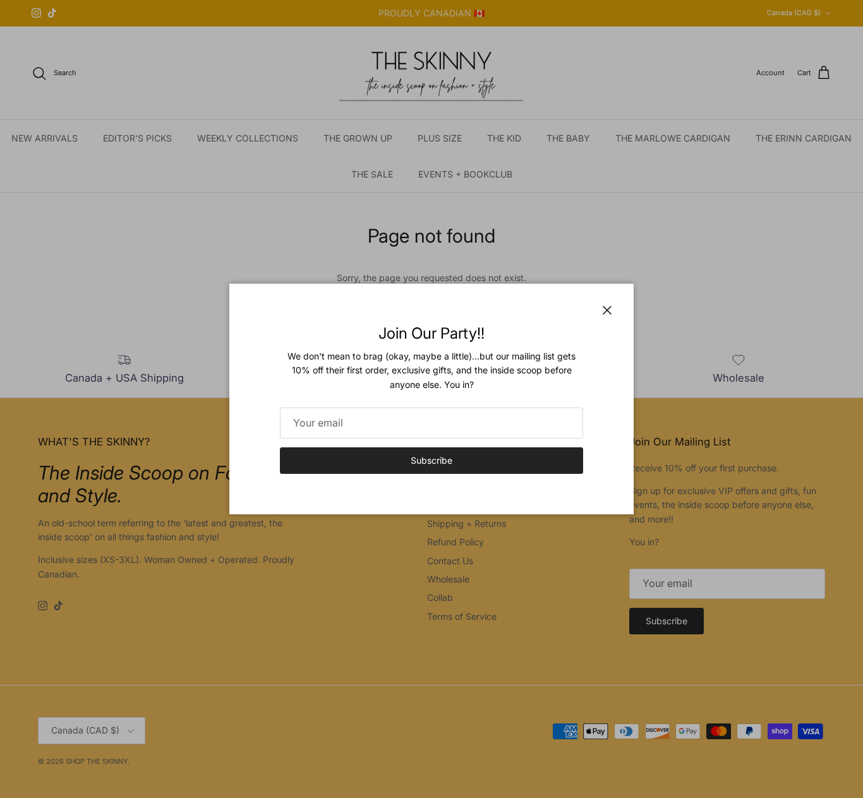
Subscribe (431, 460)
